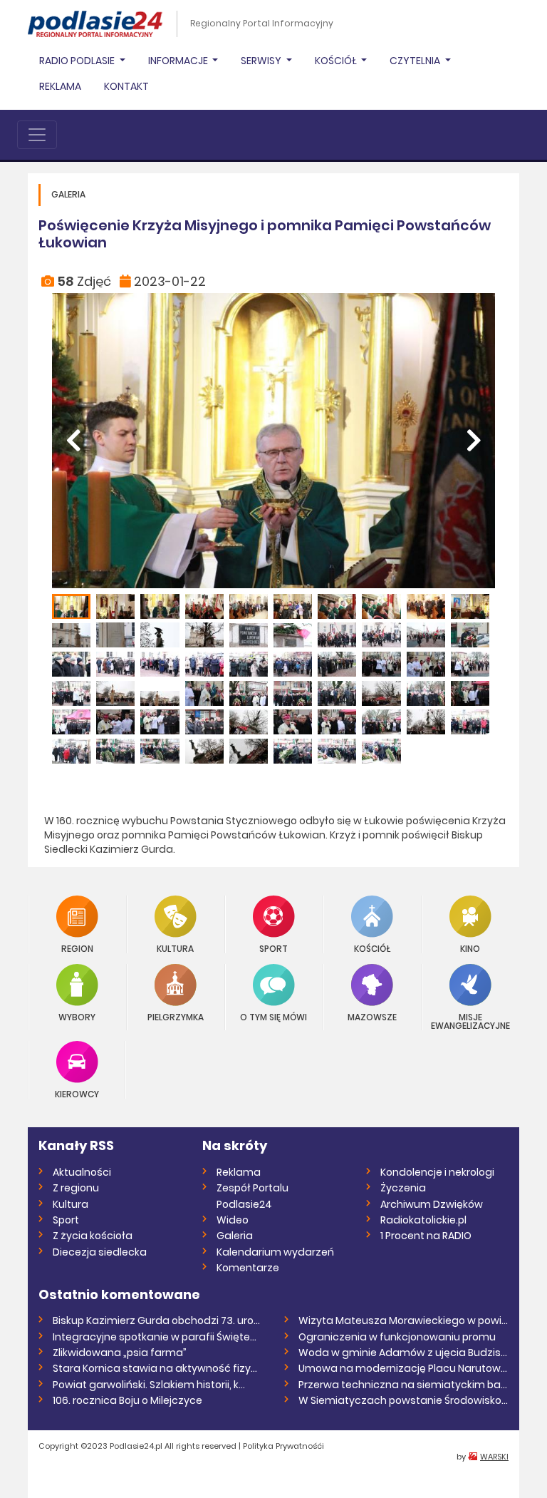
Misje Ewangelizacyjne (470, 1020)
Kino (470, 948)
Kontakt (126, 86)
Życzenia (403, 1188)
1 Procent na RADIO (426, 1235)
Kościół (372, 948)
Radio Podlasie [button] (78, 60)
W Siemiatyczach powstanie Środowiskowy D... (403, 1400)
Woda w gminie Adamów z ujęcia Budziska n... (403, 1352)
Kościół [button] (337, 60)
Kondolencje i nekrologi (437, 1172)
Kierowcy (77, 1093)
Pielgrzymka (175, 1016)
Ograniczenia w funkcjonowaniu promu (397, 1337)
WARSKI (494, 1456)
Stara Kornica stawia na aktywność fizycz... (158, 1368)
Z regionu (76, 1188)
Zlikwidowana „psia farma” (120, 1352)
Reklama (60, 86)
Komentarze (248, 1268)
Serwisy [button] (262, 60)
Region (77, 948)
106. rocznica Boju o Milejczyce (127, 1400)
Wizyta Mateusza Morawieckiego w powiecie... (403, 1320)
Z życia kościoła (92, 1235)
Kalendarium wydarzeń (275, 1252)
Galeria (235, 1235)
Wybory (76, 1016)
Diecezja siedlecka (100, 1252)
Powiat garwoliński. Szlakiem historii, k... (149, 1385)
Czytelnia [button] (416, 60)
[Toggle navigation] (37, 134)
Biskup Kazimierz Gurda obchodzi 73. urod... (158, 1320)
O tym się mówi (273, 1016)
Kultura (175, 948)
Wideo (233, 1220)
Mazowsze (372, 1016)
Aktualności (82, 1172)
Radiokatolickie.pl (423, 1220)
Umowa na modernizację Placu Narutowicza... (403, 1368)
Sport (273, 948)
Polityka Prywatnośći (283, 1446)
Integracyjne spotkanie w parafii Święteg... (158, 1337)
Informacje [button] (179, 60)
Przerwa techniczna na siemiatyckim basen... (403, 1385)
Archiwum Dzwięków (431, 1204)
